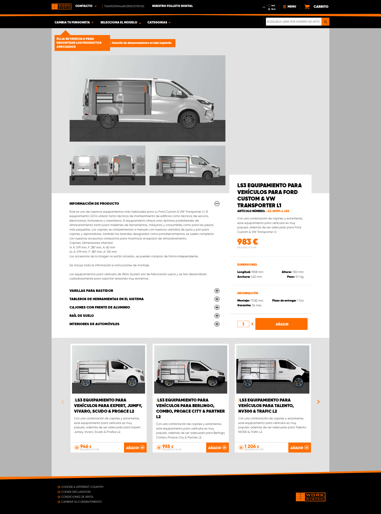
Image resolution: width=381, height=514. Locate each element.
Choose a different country (82, 486)
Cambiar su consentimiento (81, 501)
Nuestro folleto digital (172, 6)
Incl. (273, 6)
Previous (63, 402)
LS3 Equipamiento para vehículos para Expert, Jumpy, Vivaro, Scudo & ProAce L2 (108, 406)
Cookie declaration (76, 491)
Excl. (273, 9)
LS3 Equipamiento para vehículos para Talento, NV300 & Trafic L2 (266, 406)
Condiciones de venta (77, 496)
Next (317, 402)
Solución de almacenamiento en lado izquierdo (141, 43)
